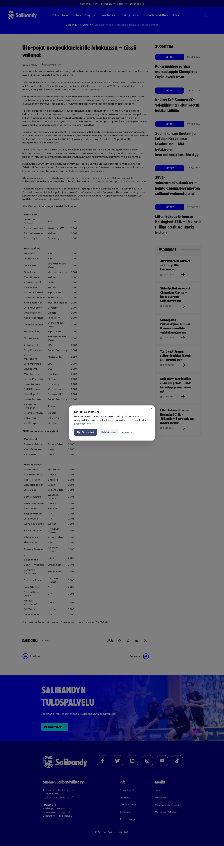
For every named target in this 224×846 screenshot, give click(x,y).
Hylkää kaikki (108, 432)
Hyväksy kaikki (85, 432)
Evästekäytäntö (83, 423)
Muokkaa (126, 432)
